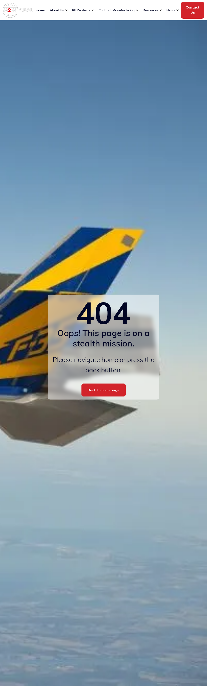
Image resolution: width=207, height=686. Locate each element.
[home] (18, 10)
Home (40, 10)
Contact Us (192, 10)
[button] (59, 10)
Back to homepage (103, 390)
